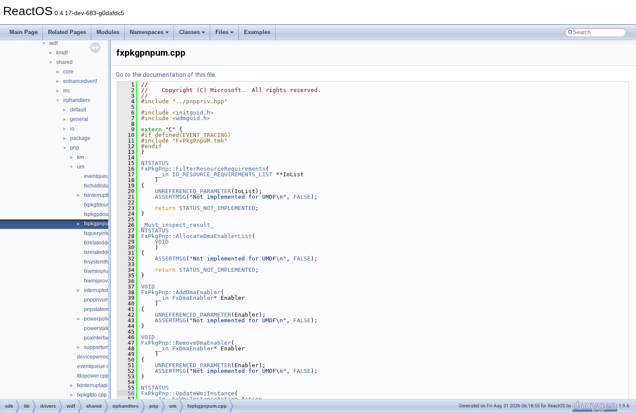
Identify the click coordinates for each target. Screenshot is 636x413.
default (78, 110)
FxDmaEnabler (193, 298)
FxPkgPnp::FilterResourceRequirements (203, 168)
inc (66, 91)
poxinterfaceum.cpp (107, 338)
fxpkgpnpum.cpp (103, 224)
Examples (257, 32)
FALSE (302, 197)
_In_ (162, 399)
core (68, 72)
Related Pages (67, 32)
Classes (189, 32)
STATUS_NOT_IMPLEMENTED (217, 208)
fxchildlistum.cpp (103, 186)
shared (64, 62)
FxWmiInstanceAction (205, 399)
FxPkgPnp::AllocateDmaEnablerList (196, 236)
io (72, 129)
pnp (74, 148)
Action (251, 399)
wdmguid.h (191, 118)
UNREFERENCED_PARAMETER (193, 191)
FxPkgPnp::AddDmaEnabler (181, 292)
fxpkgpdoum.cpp (103, 214)
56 (126, 393)
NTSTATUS (155, 163)
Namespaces (147, 32)
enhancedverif (80, 81)
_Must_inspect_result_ (177, 225)
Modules (107, 32)
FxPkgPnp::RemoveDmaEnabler (186, 343)
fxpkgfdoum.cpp (102, 205)
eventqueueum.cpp (106, 176)
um (80, 167)
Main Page (24, 32)
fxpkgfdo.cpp (92, 395)
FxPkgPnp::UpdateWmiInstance (187, 393)
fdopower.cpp (93, 376)
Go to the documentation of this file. (166, 74)
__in (162, 174)
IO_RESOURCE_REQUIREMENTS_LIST (222, 174)
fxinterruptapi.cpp (97, 385)
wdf (53, 43)
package (80, 138)
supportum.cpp (101, 347)
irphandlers (76, 100)
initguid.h (193, 112)
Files (221, 32)
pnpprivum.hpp (101, 300)
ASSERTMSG (170, 197)
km (80, 157)
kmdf (61, 53)
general (79, 119)
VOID (162, 241)
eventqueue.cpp (96, 366)
